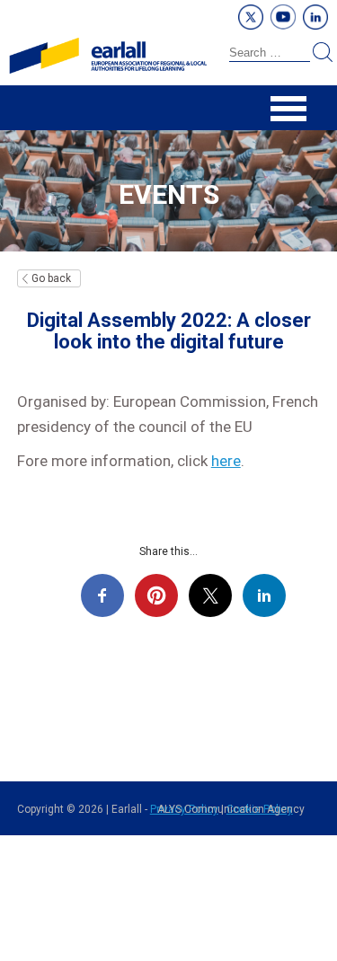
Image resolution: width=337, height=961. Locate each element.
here (226, 461)
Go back (51, 278)
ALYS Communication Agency (231, 809)
